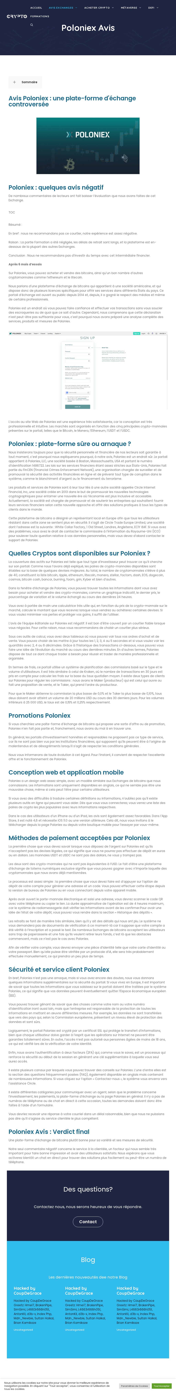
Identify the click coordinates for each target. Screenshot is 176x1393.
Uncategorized (23, 1330)
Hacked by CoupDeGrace (28, 1291)
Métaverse (129, 7)
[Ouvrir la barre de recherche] (31, 25)
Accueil (36, 7)
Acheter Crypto (97, 7)
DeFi (151, 7)
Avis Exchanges (61, 7)
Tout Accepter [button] (162, 1386)
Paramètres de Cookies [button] (134, 1386)
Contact (88, 1222)
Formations (39, 16)
